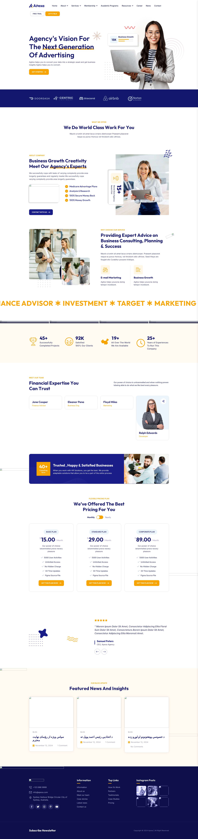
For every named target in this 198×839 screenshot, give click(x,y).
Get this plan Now (49, 583)
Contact (157, 6)
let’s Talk (52, 14)
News (148, 6)
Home (54, 6)
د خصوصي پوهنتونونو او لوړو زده (146, 736)
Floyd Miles (110, 402)
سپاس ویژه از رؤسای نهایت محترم (48, 738)
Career (139, 6)
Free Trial (37, 14)
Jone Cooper (40, 402)
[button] (97, 652)
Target (119, 303)
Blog (35, 732)
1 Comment (62, 745)
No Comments (137, 746)
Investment (73, 303)
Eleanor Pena (76, 402)
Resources (126, 6)
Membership (89, 6)
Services (75, 6)
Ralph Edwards (148, 433)
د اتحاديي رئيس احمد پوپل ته (96, 736)
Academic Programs (109, 6)
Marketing (164, 303)
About (63, 6)
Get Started (37, 72)
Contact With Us (39, 212)
